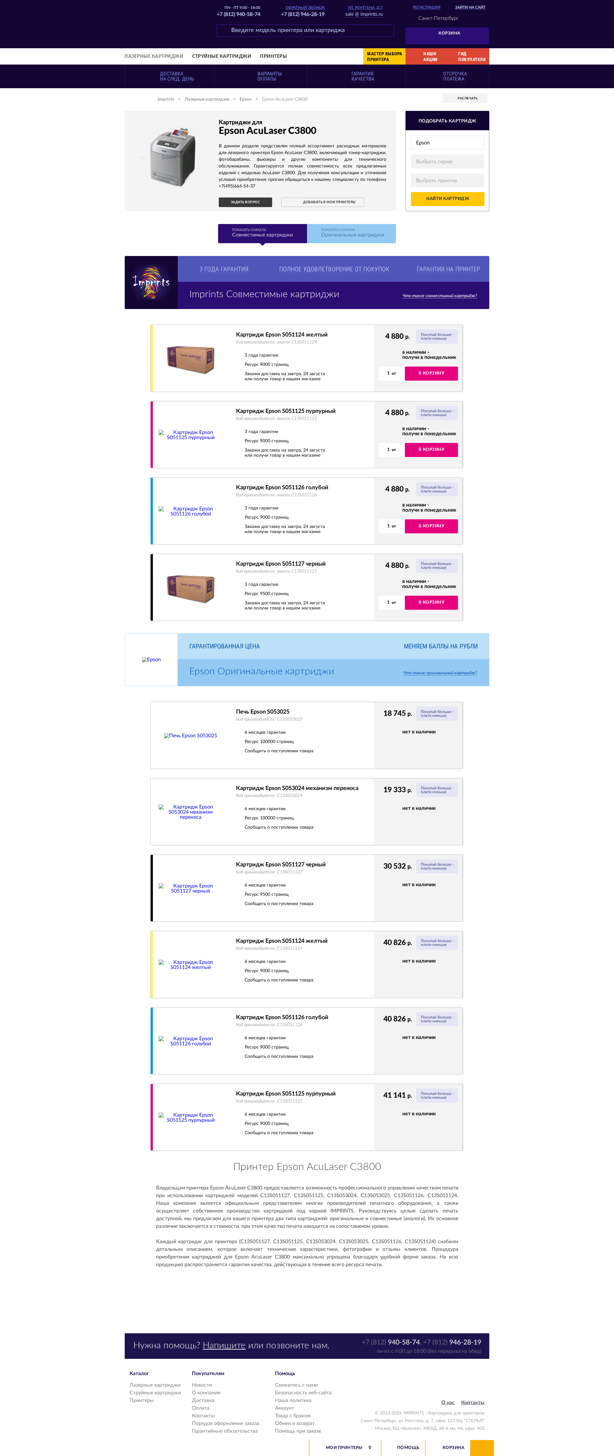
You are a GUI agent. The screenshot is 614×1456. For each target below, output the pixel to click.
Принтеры (273, 56)
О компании (206, 1392)
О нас (448, 1402)
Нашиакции (430, 56)
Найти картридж (447, 199)
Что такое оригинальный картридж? (440, 673)
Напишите (224, 1345)
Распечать (468, 98)
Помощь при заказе (298, 1431)
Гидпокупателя (471, 56)
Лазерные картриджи (153, 56)
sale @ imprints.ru (364, 14)
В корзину (432, 373)
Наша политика (293, 1400)
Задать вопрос (245, 202)
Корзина (449, 33)
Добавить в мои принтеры (329, 202)
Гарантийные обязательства (225, 1431)
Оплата (200, 1408)
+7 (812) (391, 1342)
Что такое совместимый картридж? (440, 296)
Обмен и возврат (295, 1423)
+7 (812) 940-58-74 (238, 14)
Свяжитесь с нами (296, 1385)
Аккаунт (284, 1408)
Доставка (203, 1400)
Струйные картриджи (221, 56)
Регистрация (426, 7)
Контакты (203, 1415)
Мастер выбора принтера (384, 56)
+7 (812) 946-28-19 (303, 14)
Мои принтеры (344, 1448)
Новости (202, 1385)
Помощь (408, 1448)
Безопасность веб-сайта (303, 1392)
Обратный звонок (305, 8)
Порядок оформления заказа (225, 1423)
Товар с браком (293, 1415)
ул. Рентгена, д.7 (365, 8)
